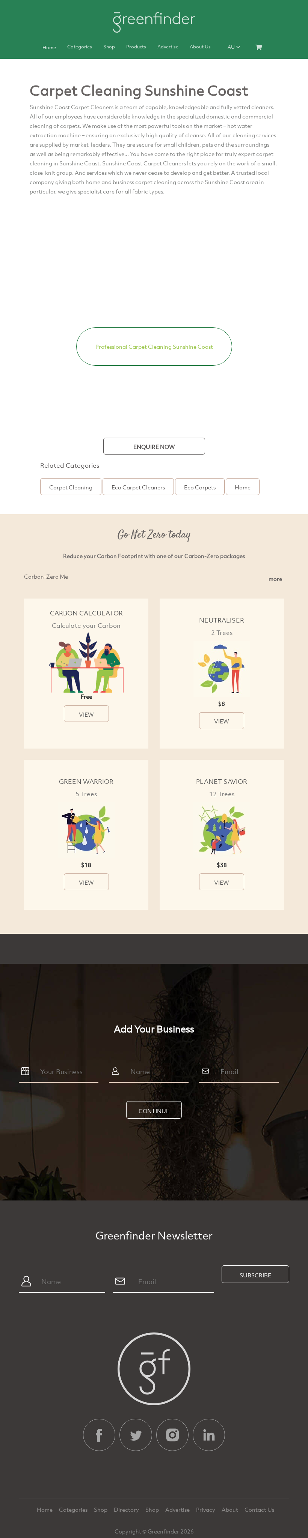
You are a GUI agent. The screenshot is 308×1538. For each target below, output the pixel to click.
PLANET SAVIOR (221, 781)
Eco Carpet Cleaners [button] (138, 487)
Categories (79, 46)
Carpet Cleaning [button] (70, 487)
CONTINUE (154, 1111)
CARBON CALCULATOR (86, 613)
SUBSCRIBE (255, 1275)
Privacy (206, 1509)
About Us (200, 46)
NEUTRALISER (221, 620)
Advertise (167, 46)
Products (136, 46)
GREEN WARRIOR (86, 781)
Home (49, 47)
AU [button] (232, 47)
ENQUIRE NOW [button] (154, 446)
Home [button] (243, 487)
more (275, 578)
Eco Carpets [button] (200, 487)
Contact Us (259, 1509)
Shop (109, 46)
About (230, 1509)
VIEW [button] (86, 714)
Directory (127, 1509)
